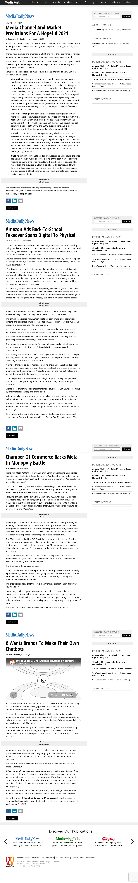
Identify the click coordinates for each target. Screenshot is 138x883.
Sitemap (68, 858)
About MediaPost (23, 858)
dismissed (67, 486)
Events (46, 2)
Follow (127, 2)
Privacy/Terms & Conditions (84, 858)
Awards (56, 2)
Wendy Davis (13, 468)
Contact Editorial (47, 858)
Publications (34, 2)
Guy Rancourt (25, 39)
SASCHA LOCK (98, 30)
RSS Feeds (59, 858)
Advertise (116, 2)
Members (68, 2)
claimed (72, 496)
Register (104, 2)
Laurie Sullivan (14, 241)
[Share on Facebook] (8, 201)
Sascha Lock (13, 39)
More (78, 2)
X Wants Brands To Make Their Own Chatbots (112, 79)
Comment (11, 208)
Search (86, 2)
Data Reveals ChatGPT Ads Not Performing (111, 90)
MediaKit (35, 858)
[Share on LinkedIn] (14, 201)
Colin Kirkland (14, 655)
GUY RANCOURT (98, 43)
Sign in (94, 2)
